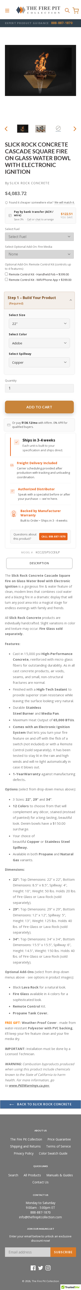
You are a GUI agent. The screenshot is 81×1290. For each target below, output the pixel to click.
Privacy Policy (24, 1153)
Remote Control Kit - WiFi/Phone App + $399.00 (40, 280)
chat (37, 219)
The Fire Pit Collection (26, 1139)
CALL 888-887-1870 (53, 536)
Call (29, 219)
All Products (32, 1175)
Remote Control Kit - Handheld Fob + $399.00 (39, 274)
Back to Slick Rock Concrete (43, 1104)
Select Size (17, 315)
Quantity (11, 380)
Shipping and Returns (25, 1146)
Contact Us (40, 1182)
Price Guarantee (59, 1139)
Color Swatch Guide (53, 1153)
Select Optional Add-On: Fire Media (28, 247)
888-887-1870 (61, 23)
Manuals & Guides (59, 1175)
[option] (23, 128)
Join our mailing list (40, 1228)
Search (13, 1175)
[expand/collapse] (7, 10)
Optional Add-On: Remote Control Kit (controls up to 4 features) (38, 266)
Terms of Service (58, 1146)
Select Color (18, 334)
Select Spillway (20, 354)
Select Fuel (12, 229)
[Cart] (75, 10)
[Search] (67, 10)
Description (39, 563)
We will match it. (64, 202)
